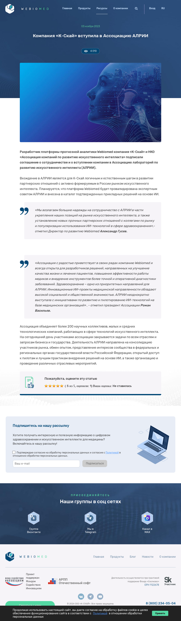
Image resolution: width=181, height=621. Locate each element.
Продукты (84, 8)
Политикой (112, 452)
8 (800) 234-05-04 (161, 603)
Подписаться (95, 463)
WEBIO (36, 9)
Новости (147, 556)
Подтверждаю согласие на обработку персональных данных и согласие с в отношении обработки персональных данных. (67, 454)
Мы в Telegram (90, 530)
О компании (120, 8)
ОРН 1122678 (151, 584)
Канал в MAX (147, 530)
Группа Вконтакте (33, 530)
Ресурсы (102, 8)
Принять (160, 613)
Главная (67, 8)
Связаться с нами (30, 605)
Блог (133, 556)
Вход (152, 8)
